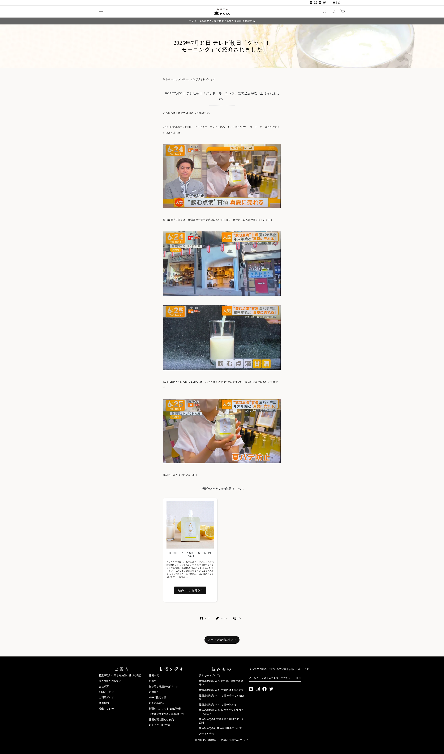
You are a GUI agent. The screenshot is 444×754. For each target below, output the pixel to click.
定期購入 (154, 691)
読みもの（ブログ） (210, 675)
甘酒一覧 (154, 675)
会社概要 (104, 686)
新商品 (152, 681)
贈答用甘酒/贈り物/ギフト (163, 686)
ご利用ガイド (106, 697)
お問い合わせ (106, 691)
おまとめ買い (156, 703)
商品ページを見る (188, 590)
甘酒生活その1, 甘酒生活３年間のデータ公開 (221, 721)
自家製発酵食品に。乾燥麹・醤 (166, 714)
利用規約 (104, 703)
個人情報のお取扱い (110, 681)
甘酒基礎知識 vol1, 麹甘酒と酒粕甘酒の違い (221, 683)
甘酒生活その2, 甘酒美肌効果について (220, 728)
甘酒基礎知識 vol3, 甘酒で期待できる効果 (221, 697)
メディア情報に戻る (221, 639)
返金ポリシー (106, 708)
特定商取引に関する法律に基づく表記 (120, 675)
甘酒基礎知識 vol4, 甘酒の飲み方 (217, 704)
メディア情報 (206, 733)
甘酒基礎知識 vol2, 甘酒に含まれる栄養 (221, 690)
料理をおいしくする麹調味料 (165, 708)
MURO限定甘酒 (157, 697)
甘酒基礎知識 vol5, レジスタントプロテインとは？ (221, 712)
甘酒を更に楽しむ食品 (161, 719)
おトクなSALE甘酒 (159, 725)
